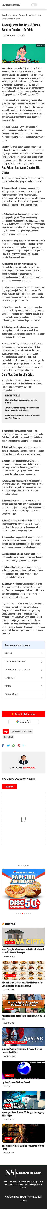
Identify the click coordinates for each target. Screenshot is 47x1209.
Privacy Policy (24, 1181)
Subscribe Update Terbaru (23, 714)
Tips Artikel (13, 15)
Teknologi (9, 1075)
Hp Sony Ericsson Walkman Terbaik (16, 1082)
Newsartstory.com (11, 5)
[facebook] (4, 745)
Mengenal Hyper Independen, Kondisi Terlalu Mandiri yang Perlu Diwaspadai (22, 416)
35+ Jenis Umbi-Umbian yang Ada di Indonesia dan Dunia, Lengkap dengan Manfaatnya (22, 408)
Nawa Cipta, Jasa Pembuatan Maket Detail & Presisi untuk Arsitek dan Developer (23, 951)
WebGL (7, 1105)
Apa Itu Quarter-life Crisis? (21, 731)
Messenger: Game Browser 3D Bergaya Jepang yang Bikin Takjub (23, 1114)
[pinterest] (20, 745)
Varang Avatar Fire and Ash (15, 1042)
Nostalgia (9, 1009)
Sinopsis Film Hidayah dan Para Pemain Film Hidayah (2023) (23, 1147)
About (6, 1181)
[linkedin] (25, 745)
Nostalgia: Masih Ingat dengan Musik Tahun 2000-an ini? (23, 1017)
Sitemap (34, 1181)
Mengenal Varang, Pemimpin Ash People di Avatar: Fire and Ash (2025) (22, 1050)
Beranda (4, 15)
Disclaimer (14, 1181)
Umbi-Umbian (10, 976)
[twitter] (9, 745)
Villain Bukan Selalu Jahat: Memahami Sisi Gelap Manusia (21, 401)
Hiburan (8, 1139)
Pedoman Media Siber (25, 1184)
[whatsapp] (14, 745)
